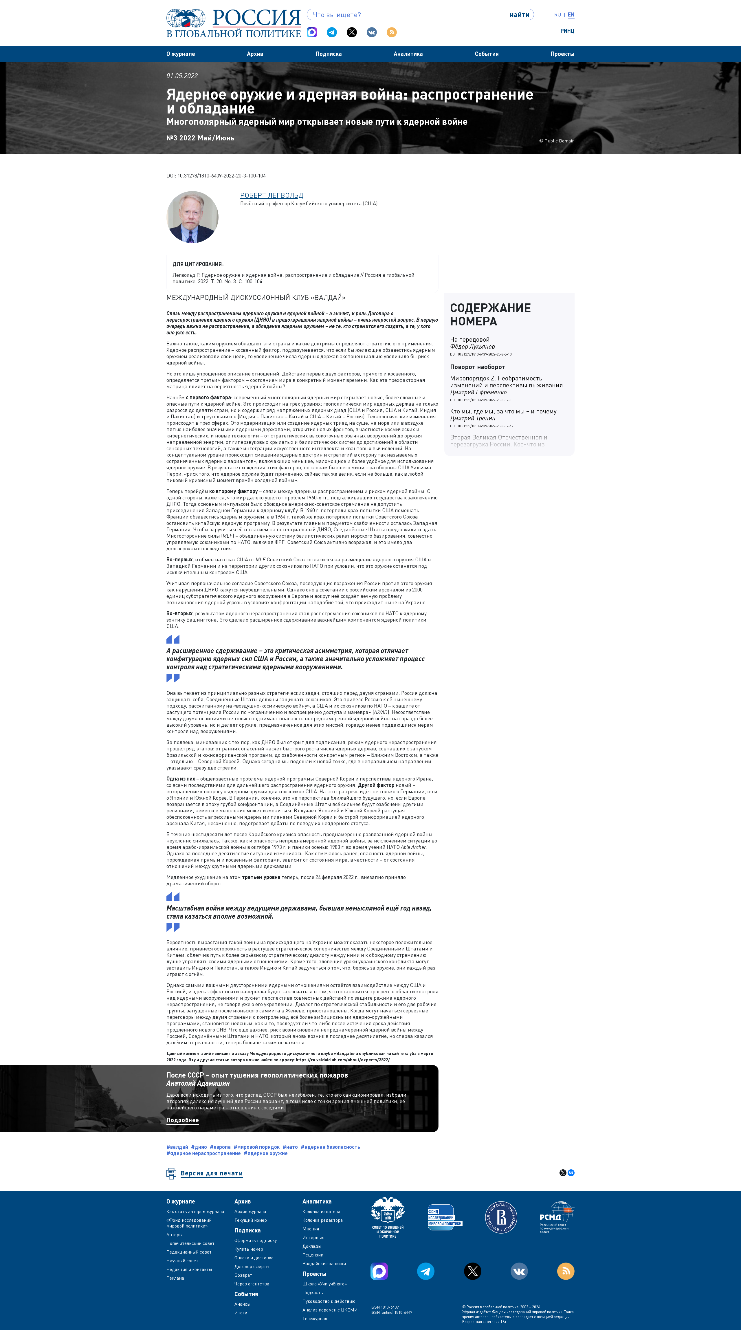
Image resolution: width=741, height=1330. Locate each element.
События (487, 53)
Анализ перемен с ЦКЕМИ (330, 1310)
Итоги (240, 1313)
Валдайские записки (324, 1263)
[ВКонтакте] (571, 1172)
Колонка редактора (322, 1220)
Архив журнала (250, 1211)
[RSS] (392, 32)
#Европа (220, 1147)
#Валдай (177, 1147)
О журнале (180, 53)
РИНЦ (568, 31)
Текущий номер (250, 1220)
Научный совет (182, 1260)
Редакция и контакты (189, 1269)
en (571, 14)
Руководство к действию (328, 1301)
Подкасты (313, 1292)
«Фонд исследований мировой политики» (189, 1223)
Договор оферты (251, 1266)
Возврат (243, 1275)
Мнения (310, 1229)
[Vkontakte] (372, 32)
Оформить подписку (255, 1240)
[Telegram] (332, 32)
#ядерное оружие (266, 1153)
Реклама (175, 1278)
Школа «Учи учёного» (324, 1284)
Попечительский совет (190, 1243)
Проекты (563, 53)
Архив (255, 53)
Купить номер (248, 1249)
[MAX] (312, 32)
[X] (563, 1172)
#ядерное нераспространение (203, 1153)
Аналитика (408, 53)
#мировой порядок (257, 1147)
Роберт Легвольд (271, 195)
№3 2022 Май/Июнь (200, 137)
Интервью (313, 1237)
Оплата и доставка (254, 1258)
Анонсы (242, 1304)
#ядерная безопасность (330, 1147)
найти (520, 14)
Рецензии (312, 1255)
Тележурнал (314, 1318)
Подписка (329, 53)
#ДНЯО (199, 1147)
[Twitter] (352, 32)
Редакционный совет (189, 1252)
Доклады (312, 1246)
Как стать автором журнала (195, 1211)
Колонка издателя (321, 1211)
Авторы (174, 1234)
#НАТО (290, 1147)
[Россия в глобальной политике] (233, 23)
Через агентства (251, 1284)
